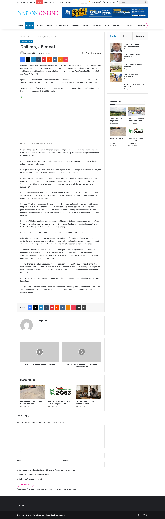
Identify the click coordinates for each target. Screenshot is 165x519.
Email (19, 460)
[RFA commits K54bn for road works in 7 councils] (32, 392)
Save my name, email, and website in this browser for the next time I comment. (47, 470)
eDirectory (127, 25)
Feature (62, 25)
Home (20, 25)
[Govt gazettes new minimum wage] (116, 77)
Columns (75, 25)
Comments (140, 36)
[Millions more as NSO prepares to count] (136, 111)
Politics (39, 25)
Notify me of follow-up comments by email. (34, 474)
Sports (97, 25)
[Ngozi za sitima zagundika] (118, 111)
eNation (115, 25)
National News (38, 37)
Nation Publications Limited (55, 515)
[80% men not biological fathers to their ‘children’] (88, 392)
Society (86, 25)
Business (51, 25)
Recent (126, 36)
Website (65, 460)
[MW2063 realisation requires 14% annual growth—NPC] (60, 392)
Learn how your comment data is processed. (60, 489)
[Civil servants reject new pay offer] (116, 67)
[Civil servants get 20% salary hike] (116, 57)
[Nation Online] (37, 13)
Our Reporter (28, 53)
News (28, 25)
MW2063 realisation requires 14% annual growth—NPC (135, 141)
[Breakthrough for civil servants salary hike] (116, 47)
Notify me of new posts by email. (30, 479)
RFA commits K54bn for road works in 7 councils (117, 141)
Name (19, 451)
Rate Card (141, 25)
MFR (106, 25)
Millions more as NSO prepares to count (58, 2)
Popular (113, 36)
